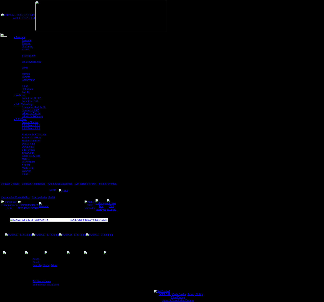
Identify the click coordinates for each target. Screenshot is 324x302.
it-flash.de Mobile (31, 113)
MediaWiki (28, 167)
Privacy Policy (195, 294)
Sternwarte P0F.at (31, 137)
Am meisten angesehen (60, 183)
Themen (26, 43)
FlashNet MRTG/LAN (34, 134)
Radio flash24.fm (31, 155)
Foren (25, 67)
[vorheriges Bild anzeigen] (101, 204)
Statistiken (27, 89)
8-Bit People (28, 149)
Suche (52, 189)
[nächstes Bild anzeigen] (111, 204)
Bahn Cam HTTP (31, 98)
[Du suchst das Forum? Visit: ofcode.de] (101, 30)
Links (25, 85)
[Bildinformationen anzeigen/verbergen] (28, 204)
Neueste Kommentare (33, 183)
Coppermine (28, 79)
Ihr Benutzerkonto (31, 61)
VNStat (26, 164)
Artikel (25, 49)
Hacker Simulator (31, 140)
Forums (26, 76)
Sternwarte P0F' (30, 110)
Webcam (19, 95)
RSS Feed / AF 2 (31, 128)
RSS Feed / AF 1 (31, 125)
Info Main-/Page (23, 104)
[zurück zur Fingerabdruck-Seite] (9, 204)
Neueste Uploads (10, 183)
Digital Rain (28, 143)
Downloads (28, 146)
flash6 (51, 197)
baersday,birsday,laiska (45, 265)
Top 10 (25, 92)
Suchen (26, 73)
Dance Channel (30, 122)
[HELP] (63, 189)
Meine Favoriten (107, 183)
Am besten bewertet (85, 183)
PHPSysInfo (28, 161)
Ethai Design (178, 297)
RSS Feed (20, 119)
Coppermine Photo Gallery (15, 197)
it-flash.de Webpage (32, 116)
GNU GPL (165, 294)
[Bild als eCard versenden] (90, 204)
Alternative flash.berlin (34, 107)
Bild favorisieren (42, 281)
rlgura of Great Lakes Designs (178, 300)
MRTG (26, 158)
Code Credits (179, 294)
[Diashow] (43, 204)
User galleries (39, 197)
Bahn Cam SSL (30, 101)
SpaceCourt (28, 152)
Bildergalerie (28, 55)
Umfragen (27, 46)
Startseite (19, 37)
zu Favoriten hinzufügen (46, 284)
